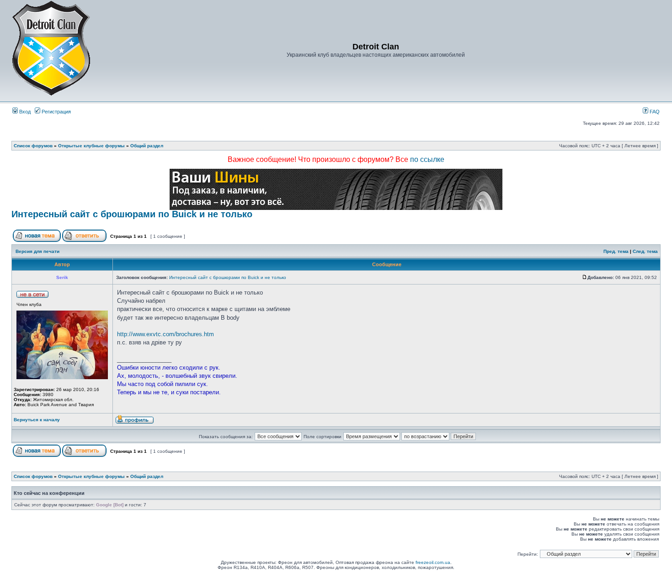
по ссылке (427, 159)
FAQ (654, 111)
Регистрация (55, 111)
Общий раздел (146, 145)
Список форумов (33, 145)
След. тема (645, 251)
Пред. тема (616, 251)
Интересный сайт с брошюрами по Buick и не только (131, 214)
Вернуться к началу (37, 419)
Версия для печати (37, 251)
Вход (24, 111)
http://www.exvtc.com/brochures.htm (165, 334)
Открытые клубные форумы (91, 145)
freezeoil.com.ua (433, 562)
